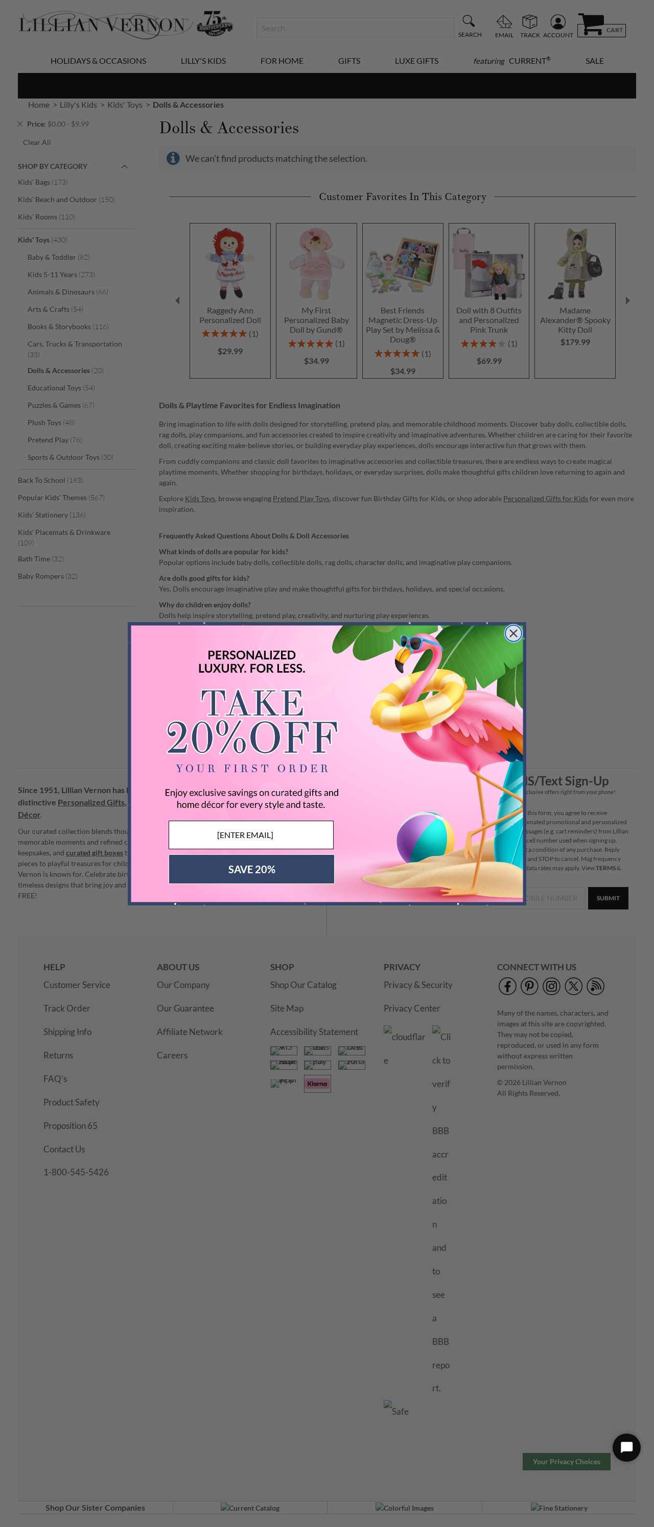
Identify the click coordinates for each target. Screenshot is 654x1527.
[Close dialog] (513, 633)
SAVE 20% (251, 869)
